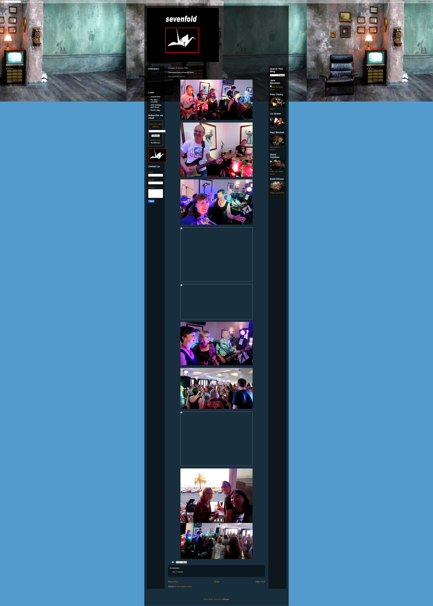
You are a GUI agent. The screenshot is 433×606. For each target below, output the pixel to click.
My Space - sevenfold (155, 100)
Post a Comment (178, 572)
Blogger (226, 599)
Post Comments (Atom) (184, 586)
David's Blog (155, 110)
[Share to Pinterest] (185, 562)
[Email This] (177, 562)
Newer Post (173, 581)
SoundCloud (155, 96)
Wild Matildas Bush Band (156, 106)
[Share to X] (181, 562)
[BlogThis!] (179, 562)
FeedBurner (155, 142)
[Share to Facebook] (183, 562)
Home (217, 581)
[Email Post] (172, 562)
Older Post (260, 581)
